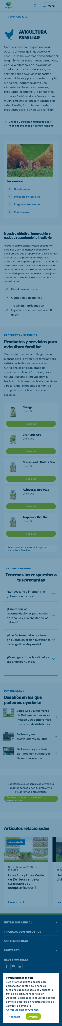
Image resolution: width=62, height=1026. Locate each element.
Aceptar (33, 1016)
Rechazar (14, 1016)
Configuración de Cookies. (22, 1009)
